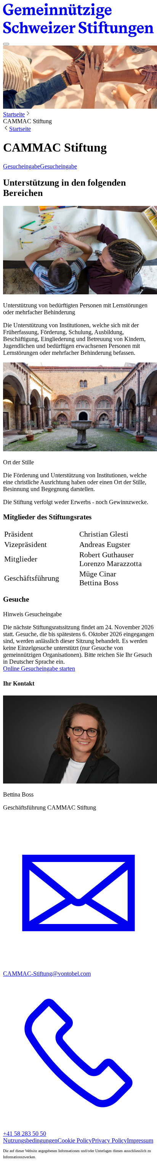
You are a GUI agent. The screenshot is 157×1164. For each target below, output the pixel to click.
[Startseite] (78, 21)
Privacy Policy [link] (109, 1140)
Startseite (14, 114)
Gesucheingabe (21, 166)
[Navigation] (6, 44)
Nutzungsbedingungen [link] (30, 1140)
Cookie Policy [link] (75, 1140)
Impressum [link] (140, 1140)
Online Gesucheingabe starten (39, 668)
